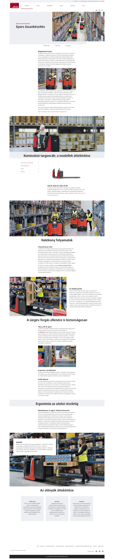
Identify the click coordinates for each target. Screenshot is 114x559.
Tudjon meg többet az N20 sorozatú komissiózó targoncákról (52, 111)
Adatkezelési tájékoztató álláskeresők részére (83, 546)
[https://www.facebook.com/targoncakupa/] (96, 551)
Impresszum (42, 546)
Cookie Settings (101, 546)
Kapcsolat (95, 546)
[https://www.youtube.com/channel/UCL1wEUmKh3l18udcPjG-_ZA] (102, 551)
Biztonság (57, 45)
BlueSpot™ (42, 332)
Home (38, 546)
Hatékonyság (46, 45)
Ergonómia (68, 45)
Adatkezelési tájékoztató (69, 546)
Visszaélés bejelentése (60, 546)
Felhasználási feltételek (50, 546)
